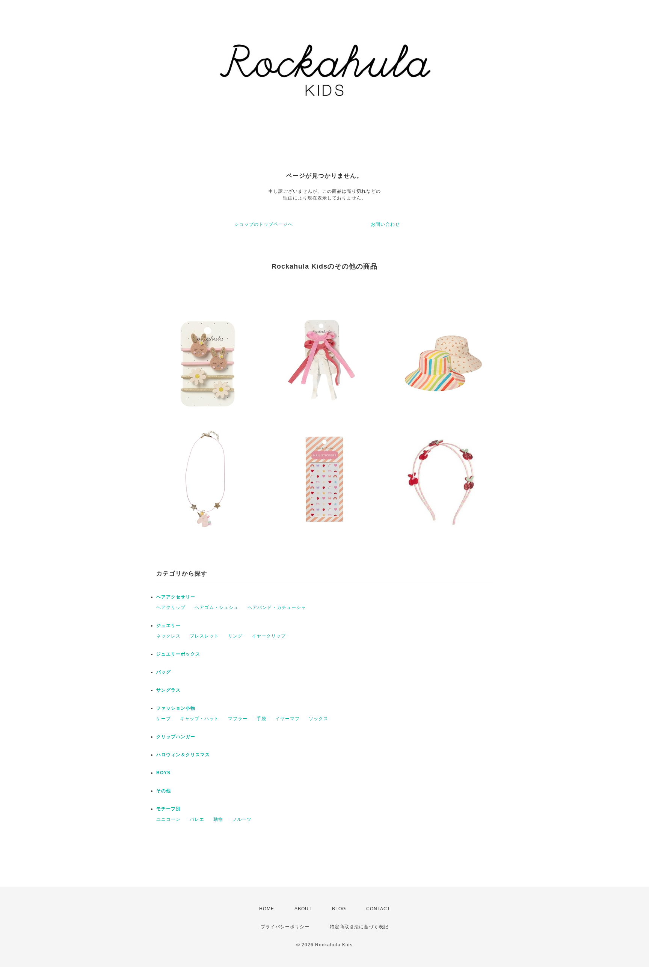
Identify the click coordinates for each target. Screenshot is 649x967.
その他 (163, 790)
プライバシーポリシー (285, 926)
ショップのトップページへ (263, 224)
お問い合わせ (385, 224)
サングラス (168, 690)
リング (235, 636)
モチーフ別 (168, 808)
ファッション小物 (175, 708)
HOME (266, 908)
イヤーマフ (287, 718)
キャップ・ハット (199, 718)
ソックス (318, 718)
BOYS (163, 772)
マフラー (238, 718)
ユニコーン (168, 819)
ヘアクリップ (171, 607)
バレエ (197, 819)
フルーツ (242, 819)
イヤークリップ (269, 636)
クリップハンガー (175, 736)
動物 (218, 819)
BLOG (339, 908)
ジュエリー (168, 625)
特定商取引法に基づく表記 (359, 926)
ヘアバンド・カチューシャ (277, 607)
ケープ (163, 718)
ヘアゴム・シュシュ (216, 607)
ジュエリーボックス (178, 654)
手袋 (261, 718)
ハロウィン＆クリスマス (183, 754)
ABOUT (303, 908)
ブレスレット (204, 636)
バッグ (163, 672)
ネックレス (168, 636)
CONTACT (378, 908)
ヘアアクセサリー (175, 597)
